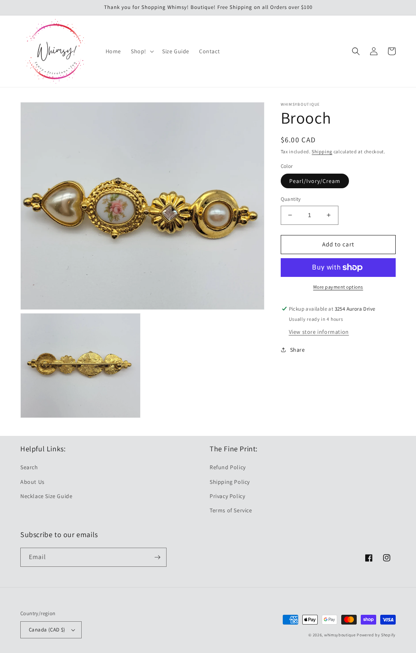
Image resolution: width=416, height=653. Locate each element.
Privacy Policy (227, 496)
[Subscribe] (157, 557)
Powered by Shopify (376, 635)
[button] (141, 51)
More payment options (338, 287)
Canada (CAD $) (47, 629)
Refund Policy (228, 467)
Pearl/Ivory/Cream (314, 181)
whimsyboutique (340, 635)
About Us (32, 481)
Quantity (291, 199)
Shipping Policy (230, 481)
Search (29, 467)
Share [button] (297, 349)
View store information (319, 331)
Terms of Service (231, 510)
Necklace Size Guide (46, 496)
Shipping (322, 151)
